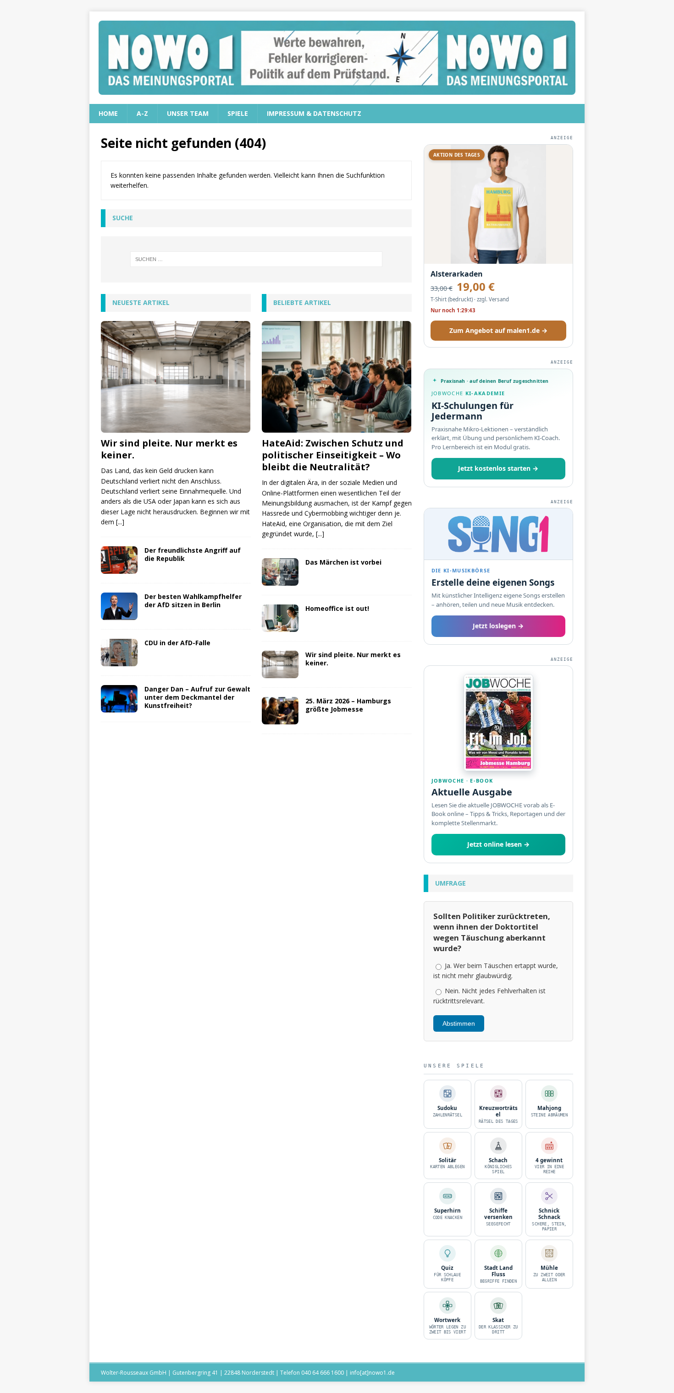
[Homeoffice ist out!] (280, 618)
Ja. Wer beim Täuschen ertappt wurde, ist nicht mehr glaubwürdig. (495, 970)
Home (108, 113)
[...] (120, 521)
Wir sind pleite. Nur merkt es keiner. (169, 449)
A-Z (142, 113)
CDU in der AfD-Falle (177, 642)
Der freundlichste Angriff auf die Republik (192, 554)
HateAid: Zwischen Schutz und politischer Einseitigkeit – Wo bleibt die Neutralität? (332, 455)
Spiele (237, 113)
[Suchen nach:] (256, 259)
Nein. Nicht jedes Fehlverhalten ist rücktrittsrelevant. (489, 995)
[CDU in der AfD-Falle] (119, 652)
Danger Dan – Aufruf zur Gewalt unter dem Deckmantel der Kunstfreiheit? (197, 697)
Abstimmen (458, 1023)
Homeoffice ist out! (337, 608)
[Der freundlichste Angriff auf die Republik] (119, 560)
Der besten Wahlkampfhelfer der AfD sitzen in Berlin (193, 600)
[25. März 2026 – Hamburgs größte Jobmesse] (280, 710)
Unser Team (188, 113)
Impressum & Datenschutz (314, 113)
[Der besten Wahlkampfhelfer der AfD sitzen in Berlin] (119, 606)
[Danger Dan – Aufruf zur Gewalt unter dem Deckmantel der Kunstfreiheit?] (119, 699)
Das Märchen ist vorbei (343, 562)
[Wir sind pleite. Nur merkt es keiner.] (176, 377)
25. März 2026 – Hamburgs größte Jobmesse (348, 704)
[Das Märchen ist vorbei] (280, 572)
